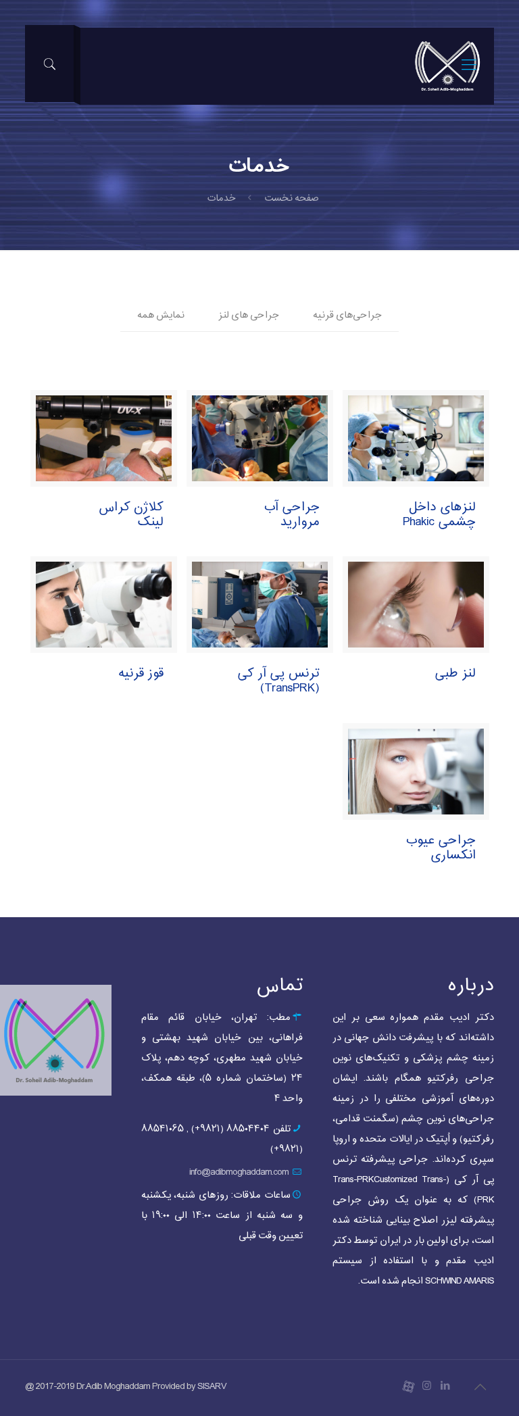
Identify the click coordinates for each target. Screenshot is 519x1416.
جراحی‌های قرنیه (347, 315)
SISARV (211, 1386)
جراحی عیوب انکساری (440, 848)
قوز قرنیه (141, 673)
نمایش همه (160, 315)
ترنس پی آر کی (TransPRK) (278, 681)
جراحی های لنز (248, 315)
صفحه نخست (291, 198)
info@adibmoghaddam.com (239, 1172)
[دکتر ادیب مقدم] (447, 66)
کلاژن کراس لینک (131, 515)
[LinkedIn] (445, 1386)
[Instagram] (427, 1386)
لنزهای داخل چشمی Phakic (439, 515)
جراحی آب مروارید (292, 515)
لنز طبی (455, 673)
